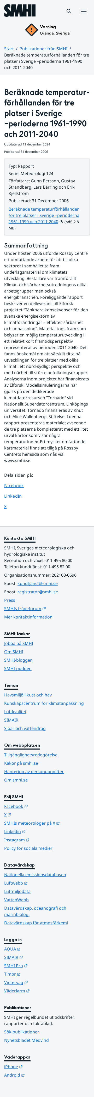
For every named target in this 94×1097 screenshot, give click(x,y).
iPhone (39, 1067)
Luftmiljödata (17, 891)
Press (9, 600)
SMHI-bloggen (18, 660)
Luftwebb (41, 883)
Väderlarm (42, 991)
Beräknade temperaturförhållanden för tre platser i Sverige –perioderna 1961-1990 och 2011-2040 (44, 215)
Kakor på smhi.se (21, 763)
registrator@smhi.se (37, 592)
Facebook (18, 485)
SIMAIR (11, 720)
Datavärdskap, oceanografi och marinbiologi (35, 911)
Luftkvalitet (15, 712)
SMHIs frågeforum (47, 608)
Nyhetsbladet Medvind (26, 1040)
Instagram (42, 840)
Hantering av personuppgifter (34, 771)
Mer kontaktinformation (28, 617)
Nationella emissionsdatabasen (35, 874)
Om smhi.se (16, 780)
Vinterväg (41, 982)
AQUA (38, 949)
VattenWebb (16, 900)
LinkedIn (18, 496)
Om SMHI (13, 652)
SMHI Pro (41, 966)
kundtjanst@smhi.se (37, 583)
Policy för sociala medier (28, 848)
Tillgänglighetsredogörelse (30, 755)
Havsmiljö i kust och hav (28, 695)
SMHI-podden (18, 668)
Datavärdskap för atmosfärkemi (36, 923)
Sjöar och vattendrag (25, 728)
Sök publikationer (21, 1032)
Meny (84, 17)
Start (9, 49)
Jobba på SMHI (18, 643)
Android (40, 1075)
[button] (69, 11)
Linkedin (40, 831)
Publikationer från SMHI (43, 49)
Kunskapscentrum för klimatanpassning (44, 703)
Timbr (38, 974)
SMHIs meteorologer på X (47, 823)
